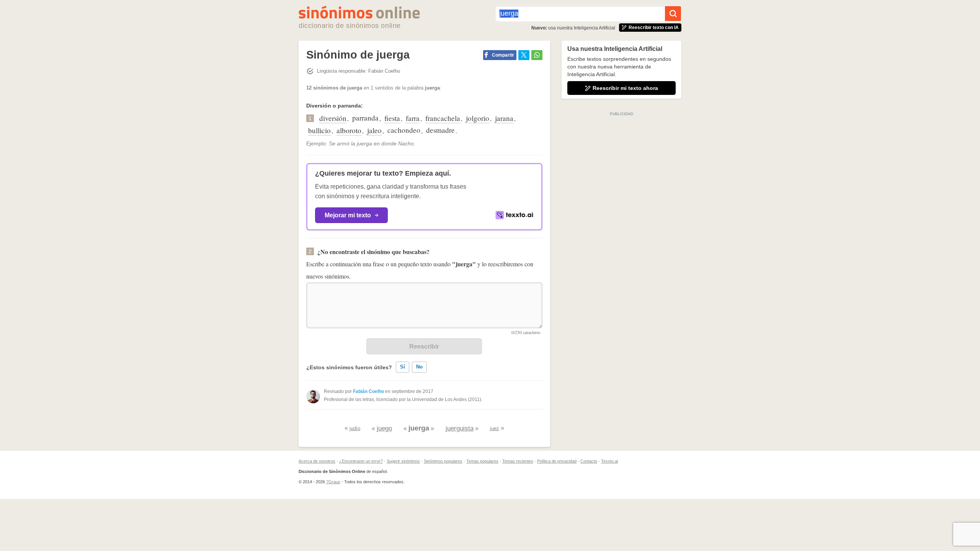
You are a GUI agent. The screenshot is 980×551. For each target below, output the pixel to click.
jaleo (374, 130)
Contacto (588, 461)
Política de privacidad (557, 461)
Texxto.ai (609, 461)
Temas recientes (517, 461)
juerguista (460, 428)
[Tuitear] (523, 55)
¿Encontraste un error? (361, 461)
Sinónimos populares (443, 461)
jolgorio (477, 118)
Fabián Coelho (368, 391)
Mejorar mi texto (348, 215)
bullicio (319, 130)
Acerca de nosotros (317, 461)
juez (494, 428)
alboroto (348, 130)
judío (355, 428)
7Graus (333, 481)
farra (413, 118)
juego (384, 428)
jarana (504, 118)
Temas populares (482, 461)
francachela (442, 118)
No (419, 367)
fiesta (392, 118)
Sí (402, 367)
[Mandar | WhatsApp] (536, 55)
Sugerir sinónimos (403, 461)
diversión (332, 118)
